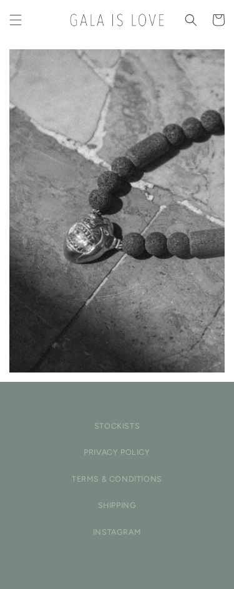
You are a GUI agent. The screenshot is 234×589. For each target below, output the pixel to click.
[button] (15, 20)
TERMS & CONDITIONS (117, 479)
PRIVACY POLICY (117, 452)
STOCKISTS (117, 426)
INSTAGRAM (117, 532)
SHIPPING (117, 505)
